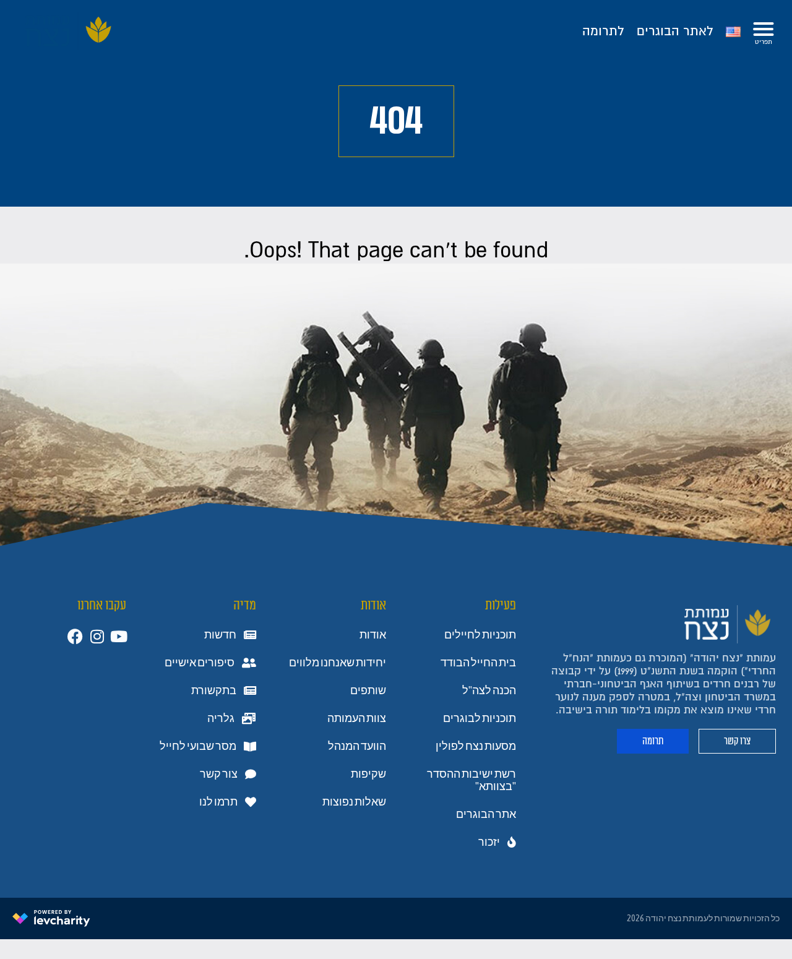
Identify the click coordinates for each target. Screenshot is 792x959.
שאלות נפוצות (354, 802)
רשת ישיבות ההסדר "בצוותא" (471, 780)
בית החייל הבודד (478, 662)
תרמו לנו (218, 802)
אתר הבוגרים (486, 814)
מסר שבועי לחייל (198, 746)
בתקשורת (213, 690)
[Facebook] (75, 636)
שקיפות (368, 774)
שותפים (368, 690)
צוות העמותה (356, 718)
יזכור (489, 842)
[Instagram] (97, 636)
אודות (372, 635)
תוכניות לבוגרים (479, 718)
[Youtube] (118, 636)
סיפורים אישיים (200, 662)
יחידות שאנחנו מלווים (337, 662)
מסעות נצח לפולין (476, 746)
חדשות (220, 635)
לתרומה (603, 31)
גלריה (221, 718)
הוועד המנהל (357, 746)
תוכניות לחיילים (480, 635)
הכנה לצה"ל (489, 690)
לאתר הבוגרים (675, 31)
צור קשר (219, 774)
